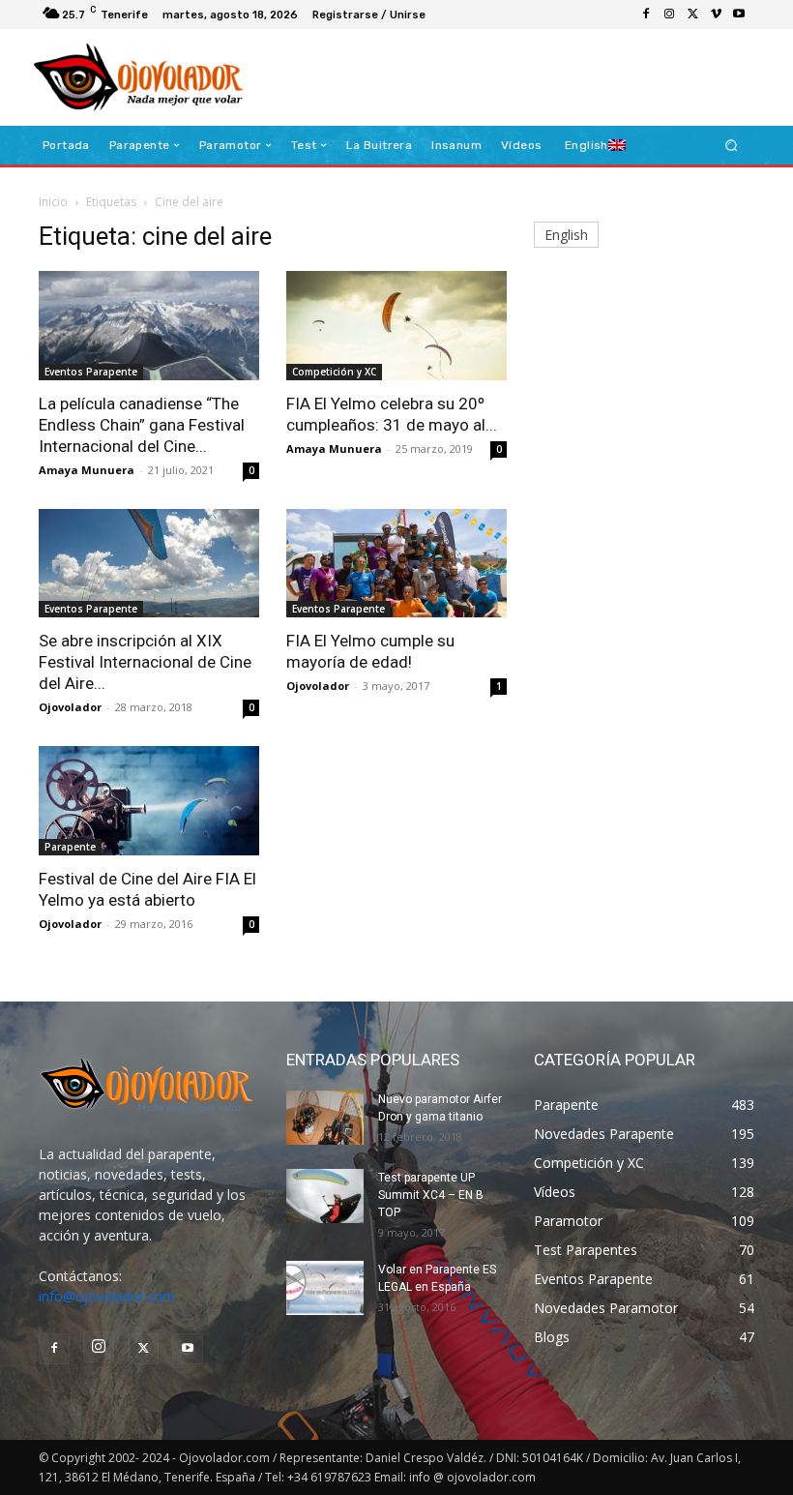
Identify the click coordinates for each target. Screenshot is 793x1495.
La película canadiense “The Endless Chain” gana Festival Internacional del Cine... (142, 425)
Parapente (70, 846)
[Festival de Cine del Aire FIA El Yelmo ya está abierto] (149, 800)
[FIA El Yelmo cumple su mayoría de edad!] (396, 563)
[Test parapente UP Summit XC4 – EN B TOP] (325, 1196)
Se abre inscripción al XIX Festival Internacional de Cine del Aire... (145, 662)
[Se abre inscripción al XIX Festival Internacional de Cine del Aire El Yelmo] (149, 563)
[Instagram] (669, 14)
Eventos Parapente (90, 371)
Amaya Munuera (86, 470)
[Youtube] (738, 14)
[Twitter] (692, 14)
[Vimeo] (715, 14)
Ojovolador (70, 707)
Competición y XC (334, 371)
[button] (731, 145)
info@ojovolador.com (107, 1296)
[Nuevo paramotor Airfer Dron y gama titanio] (325, 1118)
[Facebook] (646, 14)
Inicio (53, 202)
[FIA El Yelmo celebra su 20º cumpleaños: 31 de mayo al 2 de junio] (396, 325)
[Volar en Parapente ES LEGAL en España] (325, 1288)
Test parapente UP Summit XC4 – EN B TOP (431, 1195)
